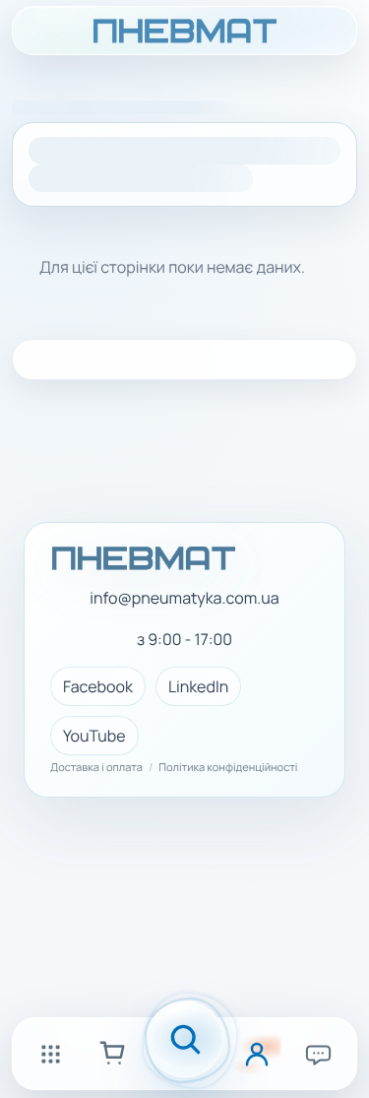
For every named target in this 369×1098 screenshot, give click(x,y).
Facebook (98, 686)
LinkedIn (198, 686)
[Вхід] (256, 1053)
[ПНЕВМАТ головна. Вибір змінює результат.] (184, 30)
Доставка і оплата (96, 768)
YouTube (94, 735)
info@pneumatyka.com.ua (184, 598)
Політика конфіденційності (227, 768)
